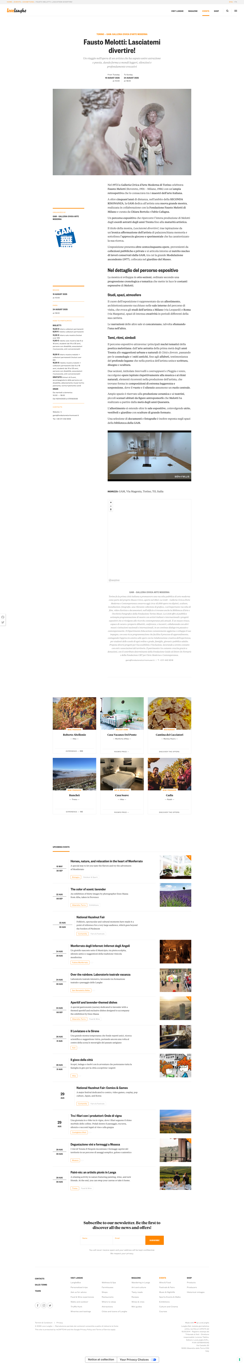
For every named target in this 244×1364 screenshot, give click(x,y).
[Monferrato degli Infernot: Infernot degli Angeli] (175, 952)
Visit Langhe (177, 11)
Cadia (169, 795)
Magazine (193, 11)
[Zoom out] (111, 506)
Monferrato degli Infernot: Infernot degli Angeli (100, 946)
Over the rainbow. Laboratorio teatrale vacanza (100, 974)
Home (9, 2)
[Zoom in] (111, 502)
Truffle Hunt (76, 1306)
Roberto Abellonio (74, 734)
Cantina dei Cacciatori (169, 734)
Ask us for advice (79, 1292)
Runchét (74, 795)
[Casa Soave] (122, 774)
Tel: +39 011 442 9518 (62, 419)
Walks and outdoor (79, 1301)
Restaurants (108, 1297)
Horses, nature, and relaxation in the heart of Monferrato (107, 861)
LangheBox (76, 1282)
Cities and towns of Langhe (114, 1311)
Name (84, 1238)
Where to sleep (109, 1301)
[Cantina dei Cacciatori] (169, 713)
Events (17, 2)
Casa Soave (122, 795)
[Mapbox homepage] (114, 580)
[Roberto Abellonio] (74, 713)
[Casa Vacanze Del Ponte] (122, 713)
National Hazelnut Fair (91, 917)
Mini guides (137, 1306)
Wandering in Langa (141, 1282)
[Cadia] (169, 774)
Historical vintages (195, 1292)
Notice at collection (101, 1359)
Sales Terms (41, 1284)
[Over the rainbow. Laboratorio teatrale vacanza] (175, 980)
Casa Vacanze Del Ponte (122, 734)
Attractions (107, 1306)
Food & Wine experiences (82, 1297)
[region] (149, 541)
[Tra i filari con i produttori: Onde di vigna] (175, 1122)
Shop (216, 11)
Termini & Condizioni (43, 1322)
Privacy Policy (86, 1329)
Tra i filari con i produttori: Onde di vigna (96, 1116)
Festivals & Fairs (167, 1287)
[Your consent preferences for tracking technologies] (239, 1359)
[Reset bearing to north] (111, 510)
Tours (38, 1291)
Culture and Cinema (168, 1306)
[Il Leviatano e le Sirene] (175, 1037)
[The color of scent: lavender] (175, 895)
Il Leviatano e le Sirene (85, 1031)
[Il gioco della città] (175, 1066)
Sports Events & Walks (170, 1297)
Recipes (135, 1297)
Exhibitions (28, 2)
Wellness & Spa (109, 1282)
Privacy (60, 1322)
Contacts (39, 1278)
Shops (105, 1292)
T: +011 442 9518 (165, 660)
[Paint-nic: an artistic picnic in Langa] (175, 1178)
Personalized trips (79, 1287)
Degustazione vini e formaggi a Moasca (95, 1144)
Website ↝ (57, 412)
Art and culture (139, 1287)
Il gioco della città (82, 1060)
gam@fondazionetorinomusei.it (66, 415)
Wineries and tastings (81, 1311)
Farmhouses (107, 1287)
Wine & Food (165, 1282)
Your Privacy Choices (134, 1359)
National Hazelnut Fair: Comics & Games (102, 1088)
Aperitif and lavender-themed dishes (94, 1002)
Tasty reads (137, 1292)
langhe (16, 10)
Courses (163, 1311)
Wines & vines (138, 1301)
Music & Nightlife (167, 1292)
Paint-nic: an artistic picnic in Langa (93, 1172)
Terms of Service (103, 1329)
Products (191, 1282)
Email (117, 1238)
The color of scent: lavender (88, 889)
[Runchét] (74, 774)
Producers (192, 1287)
